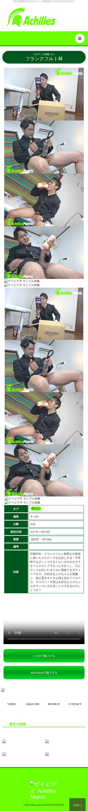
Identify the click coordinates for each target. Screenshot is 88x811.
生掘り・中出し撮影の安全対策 (25, 731)
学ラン (36, 508)
